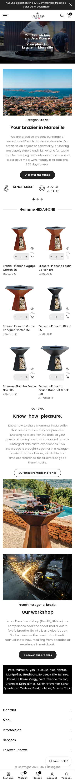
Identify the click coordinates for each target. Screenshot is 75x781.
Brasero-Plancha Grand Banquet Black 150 (53, 390)
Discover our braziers (37, 655)
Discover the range (37, 175)
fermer (70, 4)
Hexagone (54, 767)
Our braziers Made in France (37, 473)
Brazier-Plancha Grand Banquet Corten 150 (19, 328)
